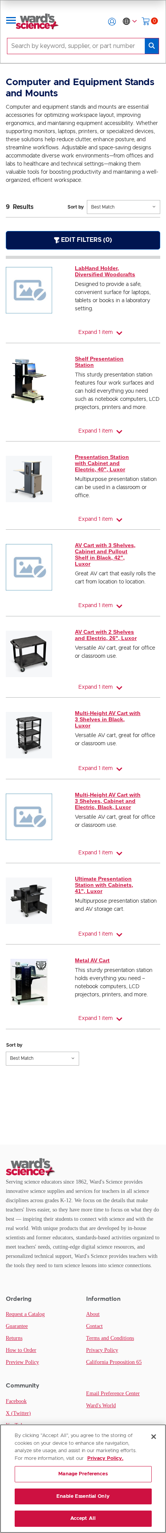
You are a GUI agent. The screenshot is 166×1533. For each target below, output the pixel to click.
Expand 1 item (95, 332)
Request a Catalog (25, 1314)
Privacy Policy (102, 1350)
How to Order (21, 1350)
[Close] (153, 1436)
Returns (14, 1338)
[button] (112, 22)
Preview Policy (22, 1362)
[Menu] (11, 21)
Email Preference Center (113, 1393)
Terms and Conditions (110, 1338)
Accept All (83, 1518)
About (93, 1314)
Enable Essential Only (83, 1496)
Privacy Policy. (105, 1458)
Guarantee (17, 1326)
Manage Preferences (82, 1474)
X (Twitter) (18, 1413)
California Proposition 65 (114, 1362)
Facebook (16, 1401)
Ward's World (101, 1405)
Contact (94, 1326)
